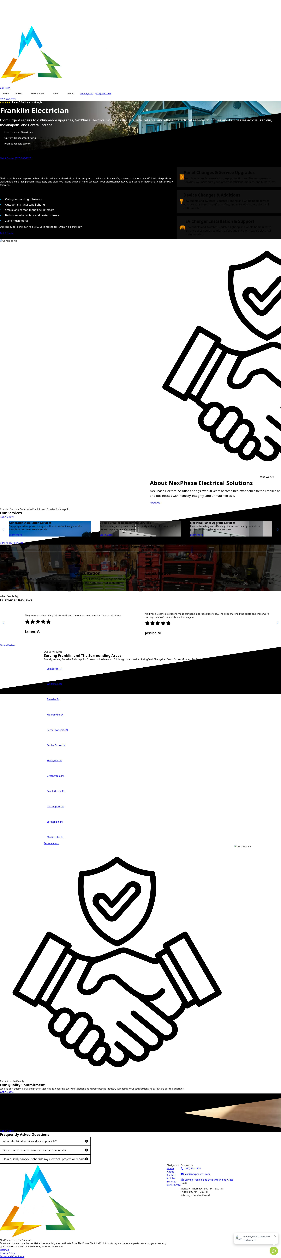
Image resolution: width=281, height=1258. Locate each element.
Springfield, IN (55, 821)
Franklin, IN (53, 699)
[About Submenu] (61, 93)
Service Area (174, 1184)
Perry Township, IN (57, 730)
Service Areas (37, 93)
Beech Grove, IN (56, 791)
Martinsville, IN (55, 837)
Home (6, 93)
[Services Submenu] (25, 93)
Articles (171, 1178)
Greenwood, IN (55, 775)
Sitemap (4, 1249)
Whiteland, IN (54, 684)
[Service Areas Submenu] (47, 93)
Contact (70, 93)
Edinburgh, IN (54, 668)
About (56, 93)
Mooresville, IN (55, 714)
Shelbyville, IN (54, 760)
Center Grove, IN (56, 745)
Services (18, 93)
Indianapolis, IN (55, 806)
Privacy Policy (7, 1253)
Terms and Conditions (12, 1256)
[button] (277, 529)
